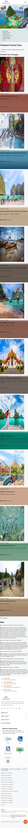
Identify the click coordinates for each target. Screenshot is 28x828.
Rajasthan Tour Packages (7, 773)
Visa (4, 39)
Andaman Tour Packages (6, 800)
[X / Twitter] (14, 708)
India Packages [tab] (5, 769)
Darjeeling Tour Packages (7, 798)
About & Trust (5, 716)
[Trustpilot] (2, 708)
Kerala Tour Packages (6, 775)
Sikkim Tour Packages (6, 793)
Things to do (6, 34)
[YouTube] (19, 708)
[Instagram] (8, 708)
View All (3, 804)
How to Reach (6, 37)
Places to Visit (6, 32)
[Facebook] (11, 708)
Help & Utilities (5, 719)
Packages (5, 31)
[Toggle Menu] (25, 2)
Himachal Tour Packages (6, 779)
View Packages (3, 618)
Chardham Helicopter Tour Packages (9, 791)
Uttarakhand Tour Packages (7, 782)
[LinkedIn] (16, 708)
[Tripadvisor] (5, 708)
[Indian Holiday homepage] (6, 698)
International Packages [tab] (15, 769)
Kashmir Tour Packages (6, 777)
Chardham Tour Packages (7, 789)
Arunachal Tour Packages (7, 784)
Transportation (6, 38)
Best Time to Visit (7, 35)
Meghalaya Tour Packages (7, 802)
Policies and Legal (6, 723)
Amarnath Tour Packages (7, 786)
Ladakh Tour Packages (6, 795)
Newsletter (4, 712)
